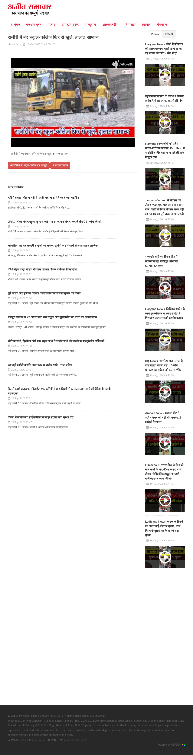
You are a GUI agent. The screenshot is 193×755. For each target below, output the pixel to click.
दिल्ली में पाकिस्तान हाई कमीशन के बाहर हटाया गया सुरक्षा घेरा (41, 417)
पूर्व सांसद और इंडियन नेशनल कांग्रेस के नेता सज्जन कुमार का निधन (44, 293)
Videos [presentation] (155, 34)
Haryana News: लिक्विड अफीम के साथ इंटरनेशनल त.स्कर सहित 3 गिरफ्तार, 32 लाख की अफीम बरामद (165, 313)
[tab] (155, 34)
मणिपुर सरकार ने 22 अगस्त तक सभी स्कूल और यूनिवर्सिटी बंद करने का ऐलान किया (52, 317)
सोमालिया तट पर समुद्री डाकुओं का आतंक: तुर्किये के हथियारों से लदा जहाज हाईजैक (53, 245)
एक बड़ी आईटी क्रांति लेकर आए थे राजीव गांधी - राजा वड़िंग (40, 365)
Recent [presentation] (169, 34)
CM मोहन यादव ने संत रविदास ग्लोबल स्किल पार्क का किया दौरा (42, 269)
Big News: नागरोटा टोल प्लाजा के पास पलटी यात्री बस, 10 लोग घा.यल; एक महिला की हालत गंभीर (164, 365)
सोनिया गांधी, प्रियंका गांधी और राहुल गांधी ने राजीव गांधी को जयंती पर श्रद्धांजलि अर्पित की (56, 341)
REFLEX (176, 745)
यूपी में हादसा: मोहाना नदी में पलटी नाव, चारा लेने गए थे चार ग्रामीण (43, 197)
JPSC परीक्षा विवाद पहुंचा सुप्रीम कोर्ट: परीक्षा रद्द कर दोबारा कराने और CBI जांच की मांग (55, 221)
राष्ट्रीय (15, 44)
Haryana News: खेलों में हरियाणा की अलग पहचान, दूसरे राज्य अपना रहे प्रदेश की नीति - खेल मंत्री (164, 49)
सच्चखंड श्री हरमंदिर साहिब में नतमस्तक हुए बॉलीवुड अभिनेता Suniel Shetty (161, 261)
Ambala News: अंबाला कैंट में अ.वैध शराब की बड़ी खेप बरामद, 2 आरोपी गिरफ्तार (163, 418)
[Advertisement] (169, 628)
